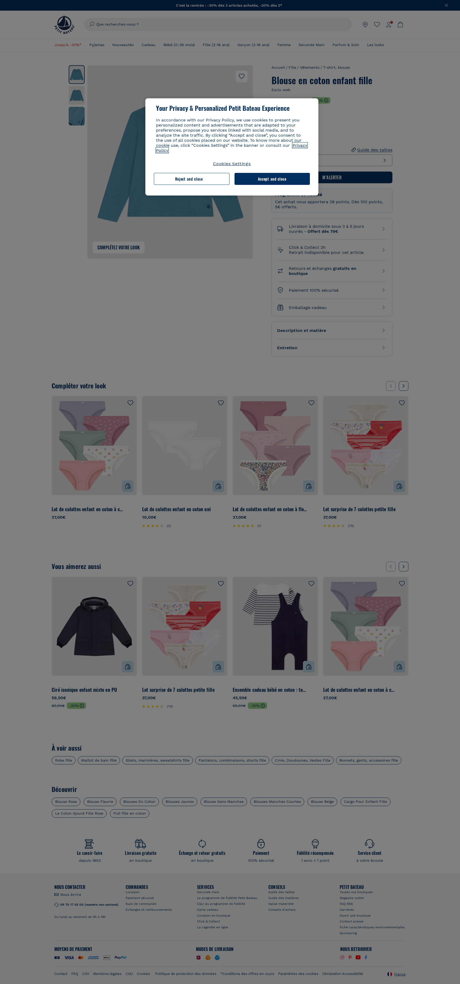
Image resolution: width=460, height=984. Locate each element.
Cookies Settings (232, 163)
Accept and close (272, 179)
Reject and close (189, 179)
